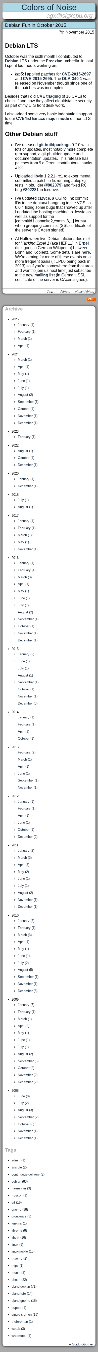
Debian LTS (16, 61)
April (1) (23, 346)
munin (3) (18, 1273)
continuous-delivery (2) (28, 1174)
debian (64, 291)
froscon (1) (19, 1195)
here (85, 252)
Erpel (84, 243)
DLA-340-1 (72, 78)
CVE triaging (49, 96)
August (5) (25, 970)
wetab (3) (18, 1329)
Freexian (54, 61)
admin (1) (18, 1160)
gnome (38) (20, 1209)
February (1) (26, 331)
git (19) (17, 1202)
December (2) (27, 837)
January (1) (26, 325)
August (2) (25, 395)
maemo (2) (19, 1258)
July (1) (23, 388)
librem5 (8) (19, 1230)
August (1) (25, 451)
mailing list (44, 275)
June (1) (24, 381)
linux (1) (17, 1244)
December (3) (27, 703)
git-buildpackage (55, 145)
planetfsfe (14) (22, 1293)
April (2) (23, 865)
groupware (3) (21, 1216)
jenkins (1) (19, 1223)
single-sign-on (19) (25, 1314)
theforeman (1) (22, 1321)
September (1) (28, 402)
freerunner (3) (21, 1188)
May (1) (23, 374)
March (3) (25, 577)
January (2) (26, 654)
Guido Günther (82, 1344)
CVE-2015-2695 (37, 78)
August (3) (25, 1110)
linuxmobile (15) (23, 1251)
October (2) (26, 1068)
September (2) (28, 1117)
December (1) (27, 423)
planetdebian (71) (24, 1286)
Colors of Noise (49, 7)
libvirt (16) (19, 1237)
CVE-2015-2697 (76, 74)
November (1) (27, 416)
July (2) (23, 963)
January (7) (26, 1005)
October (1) (26, 409)
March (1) (25, 339)
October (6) (26, 1124)
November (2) (27, 1075)
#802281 (31, 190)
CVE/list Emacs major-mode (42, 118)
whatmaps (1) (21, 1336)
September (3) (28, 1061)
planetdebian (84, 291)
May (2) (23, 872)
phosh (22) (19, 1280)
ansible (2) (19, 1167)
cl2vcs (44, 198)
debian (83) (20, 1181)
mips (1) (17, 1265)
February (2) (26, 752)
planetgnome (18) (24, 1301)
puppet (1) (19, 1308)
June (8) (24, 1096)
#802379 (53, 185)
